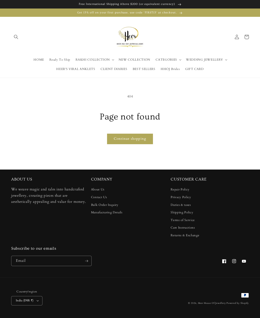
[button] (16, 37)
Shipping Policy (182, 212)
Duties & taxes (181, 205)
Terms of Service (183, 220)
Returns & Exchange (185, 235)
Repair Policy (180, 189)
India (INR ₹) (25, 300)
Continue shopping (130, 138)
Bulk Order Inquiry (104, 205)
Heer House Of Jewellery (212, 303)
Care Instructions (183, 228)
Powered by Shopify (237, 303)
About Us (97, 189)
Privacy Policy (181, 197)
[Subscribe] (86, 261)
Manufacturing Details (106, 212)
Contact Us (99, 197)
